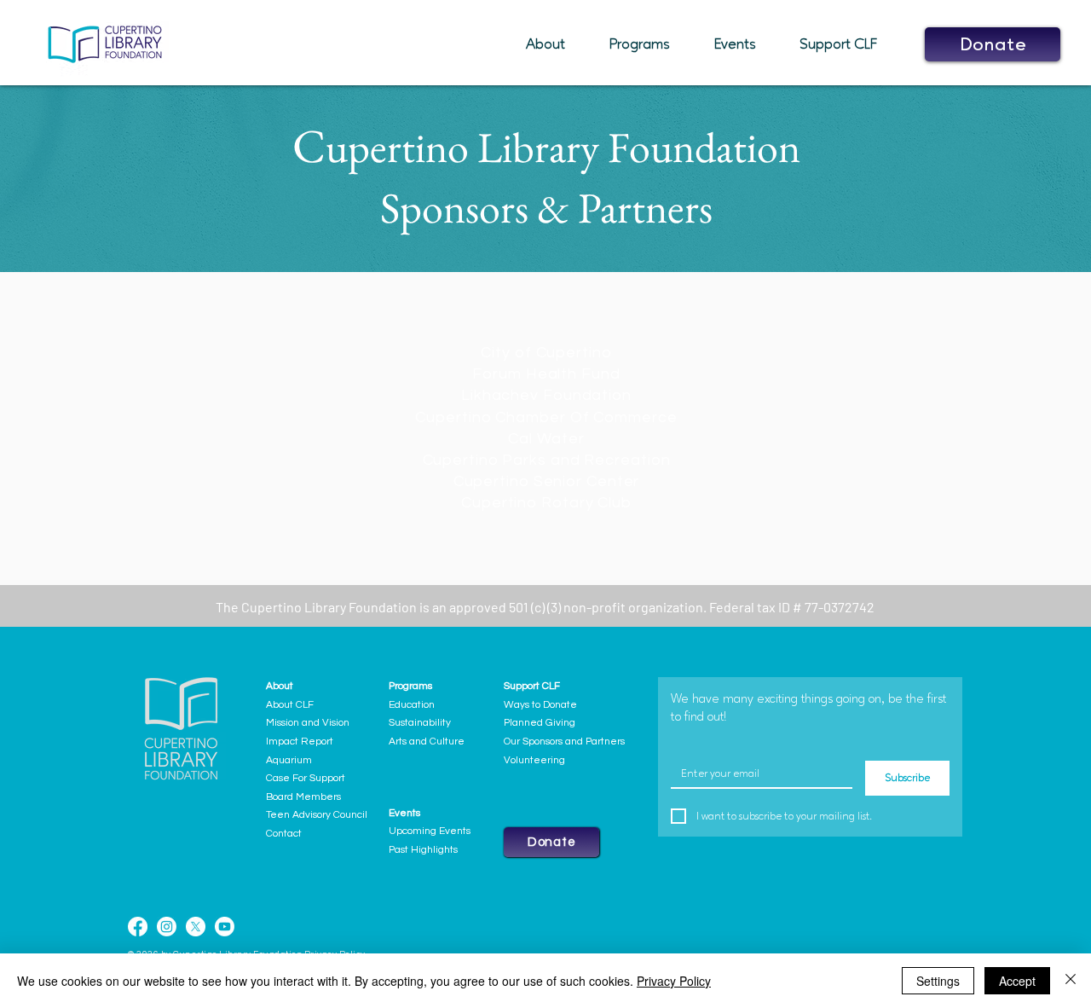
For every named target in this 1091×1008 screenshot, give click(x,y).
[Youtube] (224, 926)
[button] (555, 44)
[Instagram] (166, 926)
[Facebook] (137, 926)
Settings (938, 980)
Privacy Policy (674, 980)
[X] (195, 926)
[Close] (1070, 980)
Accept (1017, 980)
